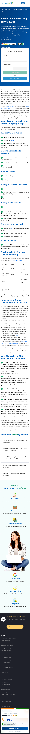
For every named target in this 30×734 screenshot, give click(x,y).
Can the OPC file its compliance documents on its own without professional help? (15, 458)
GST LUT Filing (4, 665)
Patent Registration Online (6, 689)
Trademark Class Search (6, 706)
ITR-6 (12, 228)
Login (23, 3)
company (17, 343)
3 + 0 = (4, 68)
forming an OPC (10, 106)
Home (3, 9)
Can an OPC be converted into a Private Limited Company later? (15, 466)
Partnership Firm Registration (7, 645)
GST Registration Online (6, 657)
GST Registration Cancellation (7, 667)
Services (8, 9)
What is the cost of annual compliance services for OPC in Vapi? (15, 474)
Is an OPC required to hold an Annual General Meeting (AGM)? (15, 441)
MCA (17, 335)
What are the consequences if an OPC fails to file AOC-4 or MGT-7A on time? (15, 449)
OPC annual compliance (20, 428)
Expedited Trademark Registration (8, 694)
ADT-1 (12, 140)
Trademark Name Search (6, 704)
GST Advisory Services (5, 670)
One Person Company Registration (8, 643)
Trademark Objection (5, 684)
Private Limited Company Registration (8, 638)
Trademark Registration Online (7, 679)
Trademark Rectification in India (7, 687)
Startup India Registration (6, 650)
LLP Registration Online (5, 640)
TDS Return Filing (4, 672)
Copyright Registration (5, 692)
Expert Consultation (15, 627)
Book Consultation (15, 79)
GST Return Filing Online (6, 662)
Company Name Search (6, 701)
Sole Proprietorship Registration (7, 648)
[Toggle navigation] (27, 3)
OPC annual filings (17, 260)
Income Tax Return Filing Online (7, 660)
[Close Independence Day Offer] (27, 710)
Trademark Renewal (5, 682)
